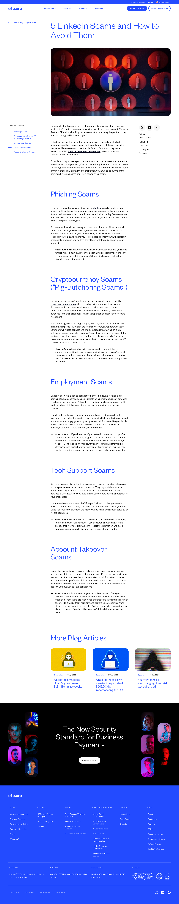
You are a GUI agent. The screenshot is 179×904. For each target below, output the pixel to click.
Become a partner (155, 834)
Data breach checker (156, 839)
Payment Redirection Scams (101, 854)
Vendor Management (19, 814)
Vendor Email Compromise (98, 815)
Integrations (125, 814)
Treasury (41, 826)
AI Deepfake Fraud (100, 829)
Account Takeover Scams (24, 152)
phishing (97, 208)
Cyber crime (31, 23)
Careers (151, 824)
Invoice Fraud (98, 834)
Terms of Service (45, 892)
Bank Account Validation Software (75, 815)
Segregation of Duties (19, 824)
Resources (12, 23)
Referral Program (155, 844)
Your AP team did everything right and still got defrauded (152, 683)
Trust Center (125, 819)
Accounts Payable (45, 821)
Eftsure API (14, 839)
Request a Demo (137, 8)
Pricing (13, 834)
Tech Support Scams (22, 147)
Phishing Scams (20, 132)
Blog (21, 23)
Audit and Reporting (18, 829)
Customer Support (137, 2)
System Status (60, 892)
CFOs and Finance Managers (45, 815)
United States (164, 2)
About (150, 814)
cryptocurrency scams (63, 304)
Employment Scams (22, 143)
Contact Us (152, 819)
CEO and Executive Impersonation (101, 840)
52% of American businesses (84, 151)
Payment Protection (18, 819)
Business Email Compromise (99, 822)
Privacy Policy (29, 892)
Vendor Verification (159, 8)
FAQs (150, 829)
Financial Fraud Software (75, 834)
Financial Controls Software (72, 827)
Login (150, 2)
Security (123, 824)
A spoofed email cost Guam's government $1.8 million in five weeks (68, 683)
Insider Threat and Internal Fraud (100, 847)
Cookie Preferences (156, 849)
